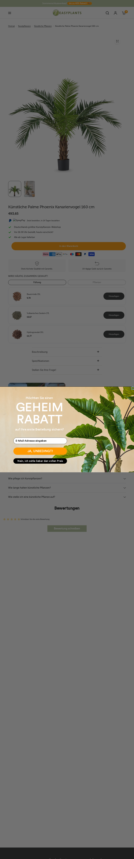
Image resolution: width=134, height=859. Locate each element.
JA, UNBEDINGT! (40, 451)
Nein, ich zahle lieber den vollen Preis (40, 461)
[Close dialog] (132, 388)
